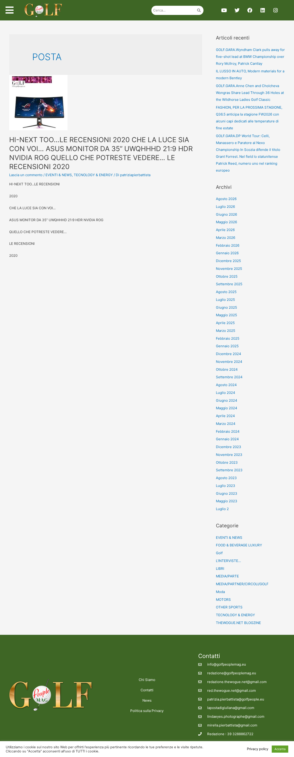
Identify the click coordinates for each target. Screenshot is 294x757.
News (147, 700)
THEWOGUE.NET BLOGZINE (238, 623)
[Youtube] (224, 10)
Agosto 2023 (226, 478)
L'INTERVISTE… (228, 561)
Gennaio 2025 (227, 346)
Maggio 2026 (226, 222)
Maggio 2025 (226, 315)
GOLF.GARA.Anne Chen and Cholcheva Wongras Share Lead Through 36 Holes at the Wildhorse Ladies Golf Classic (250, 93)
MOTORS (223, 599)
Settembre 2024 (229, 377)
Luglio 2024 (225, 392)
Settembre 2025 (229, 284)
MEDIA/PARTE (227, 576)
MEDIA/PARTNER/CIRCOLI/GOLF (242, 584)
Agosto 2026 (226, 199)
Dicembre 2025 (228, 261)
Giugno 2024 (226, 400)
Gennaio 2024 (227, 439)
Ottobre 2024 (227, 369)
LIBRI (220, 568)
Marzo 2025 (225, 330)
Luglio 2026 (225, 206)
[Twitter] (237, 10)
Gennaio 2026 (227, 253)
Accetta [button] (280, 749)
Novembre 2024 (229, 361)
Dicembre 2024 (228, 354)
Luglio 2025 (225, 299)
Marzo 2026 (225, 237)
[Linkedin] (263, 10)
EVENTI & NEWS (58, 175)
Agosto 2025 (226, 292)
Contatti (147, 690)
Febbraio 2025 (227, 338)
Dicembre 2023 (228, 447)
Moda (220, 592)
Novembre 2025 (229, 268)
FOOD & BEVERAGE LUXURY (239, 545)
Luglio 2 (222, 509)
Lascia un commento (25, 175)
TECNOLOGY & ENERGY (93, 175)
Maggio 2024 (226, 408)
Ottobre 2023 (227, 462)
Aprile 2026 (225, 230)
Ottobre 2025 (226, 276)
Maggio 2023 (226, 501)
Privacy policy (257, 749)
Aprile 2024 (225, 416)
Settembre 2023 (229, 470)
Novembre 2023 (229, 454)
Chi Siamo (147, 680)
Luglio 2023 (225, 485)
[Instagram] (276, 10)
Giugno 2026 (226, 214)
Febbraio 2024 (228, 431)
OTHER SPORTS (229, 607)
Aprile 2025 (225, 323)
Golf (219, 553)
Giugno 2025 (226, 307)
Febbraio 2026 (227, 245)
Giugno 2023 (226, 493)
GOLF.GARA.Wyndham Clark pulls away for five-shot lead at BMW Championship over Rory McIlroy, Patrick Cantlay (250, 57)
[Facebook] (250, 10)
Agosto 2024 (226, 385)
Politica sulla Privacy (147, 711)
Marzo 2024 (225, 423)
